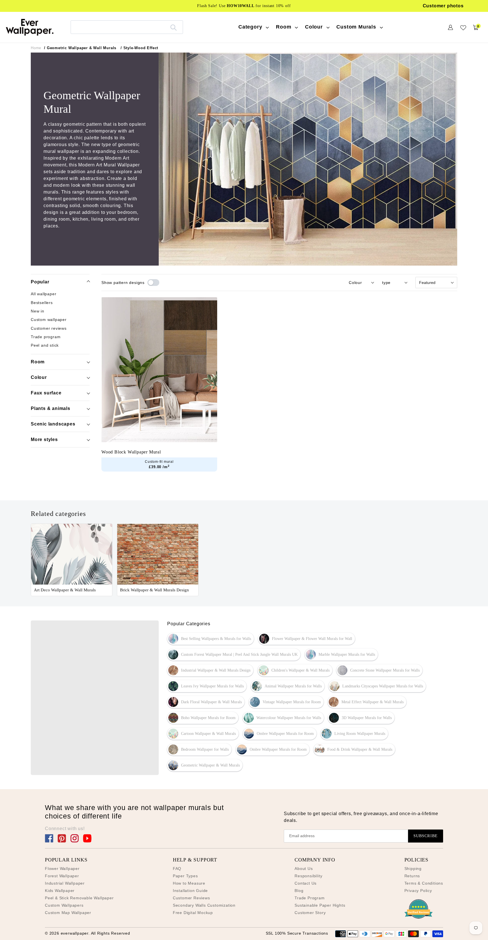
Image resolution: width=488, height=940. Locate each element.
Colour (39, 377)
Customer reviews (49, 328)
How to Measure (189, 883)
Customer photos (443, 5)
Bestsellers (42, 302)
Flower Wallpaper (62, 868)
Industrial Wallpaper (65, 883)
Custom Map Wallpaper (68, 912)
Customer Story (310, 912)
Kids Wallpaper (60, 890)
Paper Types (185, 876)
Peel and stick (45, 345)
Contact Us (306, 883)
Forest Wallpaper (62, 876)
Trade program (45, 337)
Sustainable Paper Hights (320, 905)
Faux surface (46, 392)
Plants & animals (50, 408)
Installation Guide (190, 890)
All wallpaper (43, 294)
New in (37, 311)
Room (38, 361)
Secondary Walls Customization (204, 905)
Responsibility (308, 876)
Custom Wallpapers (64, 905)
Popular (40, 281)
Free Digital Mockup (193, 912)
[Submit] (173, 27)
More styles (44, 439)
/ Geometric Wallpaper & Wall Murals (80, 48)
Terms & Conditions (423, 883)
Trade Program (309, 898)
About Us (304, 868)
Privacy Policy (418, 890)
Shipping (413, 868)
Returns (412, 876)
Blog (299, 890)
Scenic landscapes (53, 423)
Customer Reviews (191, 898)
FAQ (177, 868)
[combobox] (127, 27)
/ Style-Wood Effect (139, 48)
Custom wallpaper (49, 319)
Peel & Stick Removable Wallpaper (79, 898)
